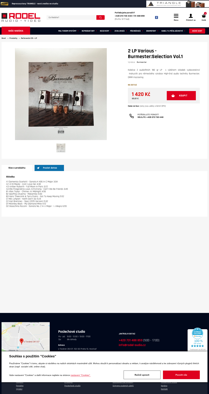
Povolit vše (181, 375)
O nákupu (68, 382)
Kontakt (164, 389)
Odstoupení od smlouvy (123, 382)
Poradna (19, 385)
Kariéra (164, 385)
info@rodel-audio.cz (132, 345)
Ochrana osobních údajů (123, 385)
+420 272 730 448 (154, 117)
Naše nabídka (15, 30)
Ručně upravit (142, 375)
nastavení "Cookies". (81, 375)
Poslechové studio (72, 385)
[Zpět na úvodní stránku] (21, 17)
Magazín (19, 382)
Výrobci (19, 389)
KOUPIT (183, 95)
